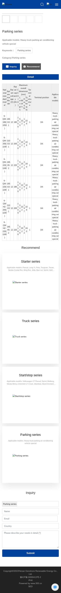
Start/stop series (30, 375)
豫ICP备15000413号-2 (30, 577)
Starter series (30, 261)
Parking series (18, 58)
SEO (30, 586)
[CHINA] (49, 4)
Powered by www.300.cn (30, 583)
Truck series (30, 321)
